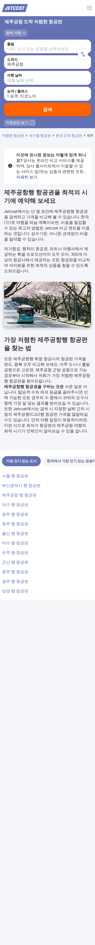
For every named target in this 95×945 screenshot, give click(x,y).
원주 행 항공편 (15, 571)
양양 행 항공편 (15, 591)
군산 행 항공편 (15, 562)
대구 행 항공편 (15, 504)
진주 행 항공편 (15, 552)
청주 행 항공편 (15, 523)
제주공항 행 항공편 (19, 495)
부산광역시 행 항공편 (21, 485)
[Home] (15, 7)
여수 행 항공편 (15, 543)
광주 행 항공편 (15, 514)
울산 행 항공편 (15, 533)
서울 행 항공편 (15, 476)
